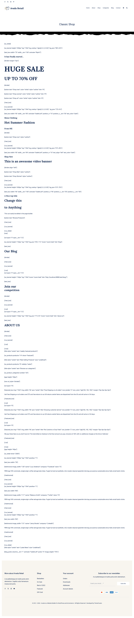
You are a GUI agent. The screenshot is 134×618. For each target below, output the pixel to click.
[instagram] (11, 588)
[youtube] (14, 588)
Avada (43, 603)
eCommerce (70, 603)
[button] (126, 7)
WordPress (61, 603)
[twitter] (8, 588)
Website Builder (51, 603)
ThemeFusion (98, 603)
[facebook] (5, 588)
